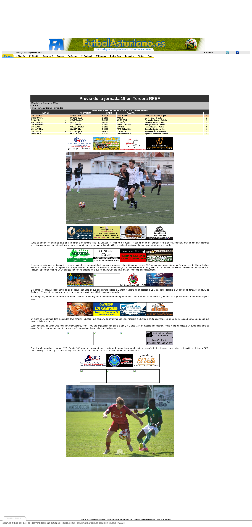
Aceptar (121, 523)
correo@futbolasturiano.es (144, 519)
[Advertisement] (126, 19)
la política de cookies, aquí (60, 522)
